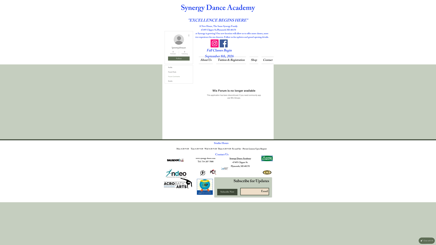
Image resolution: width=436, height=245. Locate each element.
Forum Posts (172, 72)
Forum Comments (174, 76)
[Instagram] (215, 43)
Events (170, 81)
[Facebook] (224, 43)
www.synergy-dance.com (205, 158)
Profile (170, 67)
